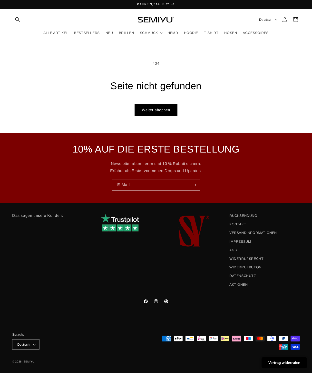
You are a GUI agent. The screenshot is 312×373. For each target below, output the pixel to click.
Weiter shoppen (156, 110)
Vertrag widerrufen (284, 363)
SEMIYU (29, 361)
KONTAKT (237, 224)
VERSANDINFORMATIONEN (253, 233)
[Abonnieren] (194, 185)
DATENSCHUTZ (242, 276)
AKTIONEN (238, 284)
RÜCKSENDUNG (243, 216)
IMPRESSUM (240, 241)
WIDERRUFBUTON (245, 267)
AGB (233, 250)
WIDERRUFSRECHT (246, 259)
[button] (17, 19)
